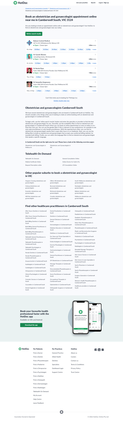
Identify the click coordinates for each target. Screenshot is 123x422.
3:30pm (82, 91)
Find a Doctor (38, 353)
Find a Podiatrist (38, 364)
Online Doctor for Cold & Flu (71, 162)
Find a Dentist (38, 357)
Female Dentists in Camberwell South (36, 252)
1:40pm (72, 63)
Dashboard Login (57, 368)
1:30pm (39, 91)
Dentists (55, 360)
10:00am (37, 49)
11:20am (71, 49)
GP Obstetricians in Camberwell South (61, 260)
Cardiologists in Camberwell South (35, 267)
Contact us (74, 360)
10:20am (45, 49)
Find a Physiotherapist (40, 360)
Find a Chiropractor (40, 368)
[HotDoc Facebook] (95, 349)
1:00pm (55, 63)
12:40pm (46, 63)
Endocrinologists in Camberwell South (61, 241)
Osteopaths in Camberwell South (84, 211)
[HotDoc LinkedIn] (99, 349)
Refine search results (34, 34)
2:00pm (81, 63)
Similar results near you (61, 101)
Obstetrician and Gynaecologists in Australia (36, 8)
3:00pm (65, 91)
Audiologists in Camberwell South (35, 264)
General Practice (57, 353)
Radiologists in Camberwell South (85, 246)
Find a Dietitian (38, 376)
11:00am (63, 49)
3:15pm (73, 91)
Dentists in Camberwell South (59, 216)
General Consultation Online (70, 158)
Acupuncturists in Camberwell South (36, 261)
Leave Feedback (38, 403)
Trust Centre (75, 372)
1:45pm (47, 91)
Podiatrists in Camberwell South (84, 236)
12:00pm (89, 49)
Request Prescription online (33, 165)
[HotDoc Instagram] (102, 349)
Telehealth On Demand (32, 158)
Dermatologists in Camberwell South (61, 224)
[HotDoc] (20, 3)
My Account (37, 395)
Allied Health (56, 357)
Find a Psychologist (39, 372)
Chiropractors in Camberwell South (35, 271)
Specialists (55, 364)
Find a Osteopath (39, 380)
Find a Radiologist (39, 387)
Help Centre (37, 399)
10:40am (54, 49)
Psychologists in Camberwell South (85, 243)
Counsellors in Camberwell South (35, 284)
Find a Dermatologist (40, 384)
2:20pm (89, 63)
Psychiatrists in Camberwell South (85, 239)
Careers (73, 357)
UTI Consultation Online (69, 165)
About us (74, 353)
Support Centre (57, 372)
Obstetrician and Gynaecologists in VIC (59, 8)
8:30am (38, 77)
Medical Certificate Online (33, 162)
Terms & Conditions (77, 364)
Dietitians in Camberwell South (59, 233)
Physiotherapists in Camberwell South (86, 228)
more (94, 49)
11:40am (80, 49)
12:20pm (37, 63)
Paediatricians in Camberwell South (85, 214)
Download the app (31, 325)
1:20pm (63, 63)
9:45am (47, 77)
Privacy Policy (75, 368)
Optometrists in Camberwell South (60, 284)
